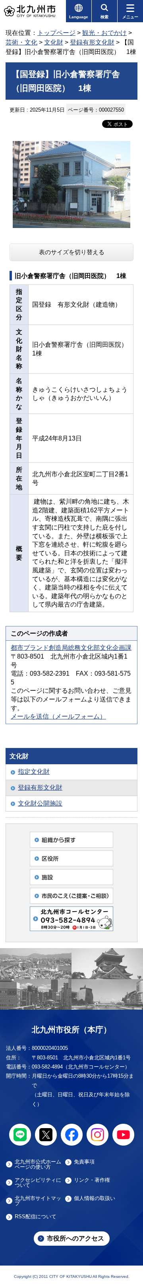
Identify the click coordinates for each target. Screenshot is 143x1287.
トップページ (56, 32)
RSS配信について (35, 1216)
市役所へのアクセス (75, 1238)
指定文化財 (34, 771)
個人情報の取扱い (94, 1198)
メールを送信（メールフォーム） (58, 716)
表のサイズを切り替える (71, 252)
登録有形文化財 (92, 42)
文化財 (53, 42)
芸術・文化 (21, 42)
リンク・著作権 (92, 1180)
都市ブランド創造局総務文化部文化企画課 (71, 647)
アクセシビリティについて (38, 1182)
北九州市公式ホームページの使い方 (38, 1164)
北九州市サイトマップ (38, 1201)
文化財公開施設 (40, 803)
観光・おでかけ (104, 32)
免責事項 (84, 1162)
